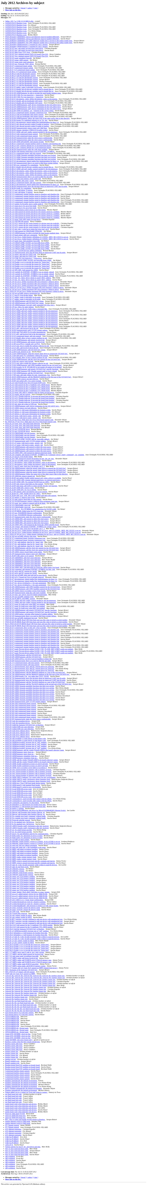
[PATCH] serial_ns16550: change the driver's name (22, 908)
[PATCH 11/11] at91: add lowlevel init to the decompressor (25, 334)
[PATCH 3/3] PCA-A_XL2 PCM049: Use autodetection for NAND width (30, 509)
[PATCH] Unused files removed (16, 913)
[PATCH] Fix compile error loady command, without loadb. (25, 816)
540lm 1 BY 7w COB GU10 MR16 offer (19, 21)
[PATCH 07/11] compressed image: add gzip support (23, 153)
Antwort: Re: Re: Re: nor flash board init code (21, 1005)
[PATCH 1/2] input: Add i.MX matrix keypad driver (23, 219)
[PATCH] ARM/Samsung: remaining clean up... (21, 756)
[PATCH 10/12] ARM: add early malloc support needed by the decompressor (31, 311)
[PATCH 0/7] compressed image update (19, 66)
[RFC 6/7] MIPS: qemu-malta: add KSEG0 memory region (25, 966)
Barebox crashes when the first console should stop (22, 1042)
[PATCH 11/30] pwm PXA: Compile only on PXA (22, 344)
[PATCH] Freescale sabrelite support (17, 820)
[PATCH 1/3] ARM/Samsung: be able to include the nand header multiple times (32, 233)
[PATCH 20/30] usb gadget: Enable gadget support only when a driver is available (33, 478)
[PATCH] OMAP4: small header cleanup (19, 873)
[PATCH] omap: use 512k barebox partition (20, 876)
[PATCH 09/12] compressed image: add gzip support (23, 182)
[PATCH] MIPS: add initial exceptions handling (21, 849)
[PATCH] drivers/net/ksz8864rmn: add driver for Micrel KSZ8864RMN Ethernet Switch (35, 810)
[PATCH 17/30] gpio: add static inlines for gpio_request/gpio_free (27, 375)
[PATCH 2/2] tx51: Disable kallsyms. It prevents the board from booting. (30, 396)
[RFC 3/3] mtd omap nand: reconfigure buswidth (22, 956)
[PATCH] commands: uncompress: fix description (22, 803)
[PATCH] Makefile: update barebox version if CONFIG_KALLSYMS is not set (32, 841)
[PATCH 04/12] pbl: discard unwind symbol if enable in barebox (27, 124)
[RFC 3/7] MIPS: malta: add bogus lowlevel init (21, 958)
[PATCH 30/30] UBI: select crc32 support (19, 556)
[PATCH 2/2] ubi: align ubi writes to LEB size (21, 404)
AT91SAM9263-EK (12, 1016)
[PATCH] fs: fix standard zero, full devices (20, 822)
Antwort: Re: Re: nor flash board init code (19, 1003)
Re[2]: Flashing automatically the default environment (23, 1088)
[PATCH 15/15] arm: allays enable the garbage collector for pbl (27, 363)
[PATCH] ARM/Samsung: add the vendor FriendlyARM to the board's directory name (34, 750)
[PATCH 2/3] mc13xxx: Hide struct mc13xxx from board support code (29, 420)
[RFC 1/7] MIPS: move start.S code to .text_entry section (24, 952)
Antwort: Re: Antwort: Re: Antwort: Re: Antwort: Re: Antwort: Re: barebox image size (35, 976)
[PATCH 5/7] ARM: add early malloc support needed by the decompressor (30, 600)
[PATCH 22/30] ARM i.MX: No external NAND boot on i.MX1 (27, 482)
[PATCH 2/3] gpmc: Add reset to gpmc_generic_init (23, 416)
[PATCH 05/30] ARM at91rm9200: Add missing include (24, 142)
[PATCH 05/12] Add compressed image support (21, 134)
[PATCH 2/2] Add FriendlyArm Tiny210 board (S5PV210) (25, 383)
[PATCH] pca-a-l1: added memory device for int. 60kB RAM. (26, 894)
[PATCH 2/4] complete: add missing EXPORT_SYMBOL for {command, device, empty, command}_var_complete (44, 455)
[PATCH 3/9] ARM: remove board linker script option (23, 552)
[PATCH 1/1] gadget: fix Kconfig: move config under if (24, 204)
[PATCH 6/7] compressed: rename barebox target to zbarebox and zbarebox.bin (32, 630)
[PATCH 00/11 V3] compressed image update (21, 72)
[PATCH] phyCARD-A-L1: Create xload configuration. (24, 900)
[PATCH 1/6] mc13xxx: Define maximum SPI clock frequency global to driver (32, 282)
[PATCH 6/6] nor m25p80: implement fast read (21, 618)
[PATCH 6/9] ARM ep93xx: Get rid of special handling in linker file (28, 659)
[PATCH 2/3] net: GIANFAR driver (17, 429)
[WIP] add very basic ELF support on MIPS (20, 974)
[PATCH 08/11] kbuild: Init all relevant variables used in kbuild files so (29, 167)
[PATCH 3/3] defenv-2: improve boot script (20, 497)
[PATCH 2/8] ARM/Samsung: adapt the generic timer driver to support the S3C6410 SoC (35, 468)
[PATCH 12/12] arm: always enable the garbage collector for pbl (27, 346)
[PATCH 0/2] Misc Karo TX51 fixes (18, 52)
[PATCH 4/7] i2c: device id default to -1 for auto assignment (25, 583)
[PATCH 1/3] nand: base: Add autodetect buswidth (22, 241)
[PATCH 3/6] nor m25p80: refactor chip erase (21, 536)
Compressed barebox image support (17, 1071)
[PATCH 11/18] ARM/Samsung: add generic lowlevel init (25, 340)
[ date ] (35, 8)
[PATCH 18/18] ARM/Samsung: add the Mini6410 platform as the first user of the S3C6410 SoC (38, 377)
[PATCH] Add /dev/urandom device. (18, 721)
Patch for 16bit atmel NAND (15, 1114)
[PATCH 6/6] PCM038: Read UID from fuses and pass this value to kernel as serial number (36, 620)
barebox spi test (10, 1059)
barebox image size (12, 1051)
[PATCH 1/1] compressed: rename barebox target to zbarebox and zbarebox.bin (32, 194)
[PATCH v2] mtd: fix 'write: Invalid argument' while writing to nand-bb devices (32, 937)
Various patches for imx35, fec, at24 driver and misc (23, 1147)
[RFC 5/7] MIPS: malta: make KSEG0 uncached (22, 964)
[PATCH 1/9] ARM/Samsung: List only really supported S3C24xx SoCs (30, 305)
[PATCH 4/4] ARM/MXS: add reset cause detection (23, 558)
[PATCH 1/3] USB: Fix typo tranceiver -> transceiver (23, 258)
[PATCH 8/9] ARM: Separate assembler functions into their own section (30, 686)
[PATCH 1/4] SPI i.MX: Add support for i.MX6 (21, 270)
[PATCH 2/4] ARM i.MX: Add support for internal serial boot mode (28, 453)
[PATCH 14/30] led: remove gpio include (19, 361)
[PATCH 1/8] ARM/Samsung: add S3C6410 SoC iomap (24, 301)
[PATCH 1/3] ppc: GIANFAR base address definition (23, 251)
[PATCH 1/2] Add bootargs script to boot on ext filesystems (25, 210)
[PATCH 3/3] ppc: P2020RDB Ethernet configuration (23, 513)
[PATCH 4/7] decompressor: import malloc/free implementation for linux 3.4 (31, 579)
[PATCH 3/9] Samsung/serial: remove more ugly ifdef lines (25, 554)
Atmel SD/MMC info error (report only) (19, 1040)
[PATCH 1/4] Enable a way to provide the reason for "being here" (27, 262)
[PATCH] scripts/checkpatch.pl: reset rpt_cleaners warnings (25, 902)
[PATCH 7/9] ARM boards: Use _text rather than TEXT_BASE (27, 676)
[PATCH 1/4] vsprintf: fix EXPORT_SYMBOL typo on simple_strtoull (29, 272)
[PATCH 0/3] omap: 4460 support (17, 60)
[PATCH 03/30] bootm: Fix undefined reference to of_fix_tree (26, 120)
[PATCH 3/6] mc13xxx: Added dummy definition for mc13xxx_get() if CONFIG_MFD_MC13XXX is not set (43, 530)
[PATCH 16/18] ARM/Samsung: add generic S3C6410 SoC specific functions (32, 369)
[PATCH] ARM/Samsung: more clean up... (20, 752)
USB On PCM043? (12, 1137)
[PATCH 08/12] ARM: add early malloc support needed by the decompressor (31, 169)
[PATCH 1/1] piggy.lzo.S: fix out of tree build (21, 206)
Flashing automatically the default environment (21, 1081)
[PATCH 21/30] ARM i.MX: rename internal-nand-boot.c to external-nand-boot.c (33, 480)
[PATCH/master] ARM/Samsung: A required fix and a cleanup (26, 44)
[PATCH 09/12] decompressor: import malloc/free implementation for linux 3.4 (32, 184)
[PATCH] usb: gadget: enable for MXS (18, 915)
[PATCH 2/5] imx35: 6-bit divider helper (19, 457)
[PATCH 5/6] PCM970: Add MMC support (20, 598)
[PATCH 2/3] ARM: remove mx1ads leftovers (21, 408)
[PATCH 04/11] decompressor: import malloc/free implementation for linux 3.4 (32, 122)
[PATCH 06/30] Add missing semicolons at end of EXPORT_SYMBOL (30, 151)
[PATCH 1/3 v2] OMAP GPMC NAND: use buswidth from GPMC (28, 260)
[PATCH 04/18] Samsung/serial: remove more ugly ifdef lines (26, 128)
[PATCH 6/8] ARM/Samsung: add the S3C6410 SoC (23, 655)
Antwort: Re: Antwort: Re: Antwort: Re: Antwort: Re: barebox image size (30, 979)
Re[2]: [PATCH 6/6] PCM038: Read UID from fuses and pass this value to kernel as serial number (39, 624)
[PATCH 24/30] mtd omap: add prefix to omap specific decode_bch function (31, 486)
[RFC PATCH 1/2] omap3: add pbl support (20, 972)
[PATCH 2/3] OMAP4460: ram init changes (20, 433)
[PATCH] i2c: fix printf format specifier (18, 830)
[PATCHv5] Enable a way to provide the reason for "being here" (27, 948)
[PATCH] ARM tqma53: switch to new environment (23, 787)
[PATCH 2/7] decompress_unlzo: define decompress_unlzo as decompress (30, 462)
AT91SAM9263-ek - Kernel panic (17, 1028)
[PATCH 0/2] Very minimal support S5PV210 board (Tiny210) (26, 54)
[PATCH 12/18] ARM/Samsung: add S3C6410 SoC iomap (25, 350)
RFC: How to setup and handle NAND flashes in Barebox (25, 1119)
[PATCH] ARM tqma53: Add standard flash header (22, 785)
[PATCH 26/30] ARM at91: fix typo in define (21, 490)
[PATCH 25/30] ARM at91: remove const (19, 488)
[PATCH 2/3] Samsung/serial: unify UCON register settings (25, 441)
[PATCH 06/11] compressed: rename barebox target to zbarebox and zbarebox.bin (33, 144)
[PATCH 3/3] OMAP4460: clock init (18, 505)
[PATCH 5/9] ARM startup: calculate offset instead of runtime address (29, 614)
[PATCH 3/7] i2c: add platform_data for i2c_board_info (24, 542)
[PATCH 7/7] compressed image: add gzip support (22, 663)
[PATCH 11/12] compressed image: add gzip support (23, 336)
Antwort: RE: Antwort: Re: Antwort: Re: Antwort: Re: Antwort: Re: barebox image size (35, 978)
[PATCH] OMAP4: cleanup (15, 869)
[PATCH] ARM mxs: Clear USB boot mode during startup (25, 783)
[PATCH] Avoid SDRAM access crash (18, 789)
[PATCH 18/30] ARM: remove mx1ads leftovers (22, 379)
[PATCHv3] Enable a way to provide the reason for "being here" (27, 944)
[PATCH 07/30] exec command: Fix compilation (22, 165)
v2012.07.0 (9, 1145)
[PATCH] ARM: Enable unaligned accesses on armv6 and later (26, 764)
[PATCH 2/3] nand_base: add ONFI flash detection (22, 424)
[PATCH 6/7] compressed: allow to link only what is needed (25, 628)
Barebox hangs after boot (14, 1044)
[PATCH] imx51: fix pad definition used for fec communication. (27, 834)
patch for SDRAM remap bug (15, 1116)
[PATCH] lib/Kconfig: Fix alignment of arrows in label (24, 836)
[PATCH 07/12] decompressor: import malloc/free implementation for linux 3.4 (32, 161)
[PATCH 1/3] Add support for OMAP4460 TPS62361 (24, 231)
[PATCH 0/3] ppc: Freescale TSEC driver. (19, 64)
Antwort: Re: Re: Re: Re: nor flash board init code (22, 1009)
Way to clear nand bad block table (17, 1149)
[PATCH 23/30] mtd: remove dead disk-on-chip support (24, 484)
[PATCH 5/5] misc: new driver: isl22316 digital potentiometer (26, 595)
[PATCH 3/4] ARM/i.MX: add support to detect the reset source (27, 519)
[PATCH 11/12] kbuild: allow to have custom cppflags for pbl (26, 338)
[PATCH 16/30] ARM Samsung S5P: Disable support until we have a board (31, 371)
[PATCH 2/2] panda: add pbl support (18, 394)
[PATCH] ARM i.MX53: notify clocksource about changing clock (28, 779)
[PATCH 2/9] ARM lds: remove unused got (20, 476)
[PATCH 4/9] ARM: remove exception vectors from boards (25, 591)
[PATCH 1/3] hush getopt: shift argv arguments (21, 235)
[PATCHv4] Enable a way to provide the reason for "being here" (27, 946)
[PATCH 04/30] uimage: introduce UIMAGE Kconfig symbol (26, 130)
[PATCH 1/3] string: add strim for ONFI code (21, 254)
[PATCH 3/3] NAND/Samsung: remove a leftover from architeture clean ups (31, 501)
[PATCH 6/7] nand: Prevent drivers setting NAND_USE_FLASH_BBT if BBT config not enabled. (39, 649)
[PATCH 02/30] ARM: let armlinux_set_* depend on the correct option (29, 111)
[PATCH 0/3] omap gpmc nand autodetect (19, 62)
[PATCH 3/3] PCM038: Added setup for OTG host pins (24, 511)
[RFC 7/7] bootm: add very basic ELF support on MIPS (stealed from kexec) (31, 968)
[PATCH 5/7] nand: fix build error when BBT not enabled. (25, 604)
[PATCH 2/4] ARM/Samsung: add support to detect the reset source (28, 447)
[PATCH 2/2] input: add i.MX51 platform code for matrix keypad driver (29, 392)
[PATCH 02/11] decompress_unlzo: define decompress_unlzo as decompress (31, 99)
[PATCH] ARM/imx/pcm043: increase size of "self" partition (26, 742)
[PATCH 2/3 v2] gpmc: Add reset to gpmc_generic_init (24, 443)
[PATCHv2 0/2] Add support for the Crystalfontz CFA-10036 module (29, 925)
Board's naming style (12, 1061)
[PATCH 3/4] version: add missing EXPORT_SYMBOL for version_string (31, 527)
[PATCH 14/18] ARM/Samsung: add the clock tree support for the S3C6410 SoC (33, 359)
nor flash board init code (13, 1094)
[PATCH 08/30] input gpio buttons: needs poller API (23, 179)
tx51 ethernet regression (13, 1129)
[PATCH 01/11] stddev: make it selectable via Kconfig (24, 87)
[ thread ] (23, 8)
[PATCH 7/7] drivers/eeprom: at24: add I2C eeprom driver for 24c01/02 (29, 667)
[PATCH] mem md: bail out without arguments (21, 845)
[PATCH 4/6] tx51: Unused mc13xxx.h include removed (24, 577)
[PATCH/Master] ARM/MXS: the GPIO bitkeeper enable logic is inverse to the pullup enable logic (39, 41)
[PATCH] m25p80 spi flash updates (17, 840)
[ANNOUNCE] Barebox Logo (16, 23)
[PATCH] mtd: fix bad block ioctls (17, 867)
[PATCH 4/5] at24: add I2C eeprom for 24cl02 (21, 571)
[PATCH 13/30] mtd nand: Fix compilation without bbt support (26, 355)
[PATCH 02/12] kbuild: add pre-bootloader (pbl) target (24, 101)
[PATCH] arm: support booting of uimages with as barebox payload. (28, 770)
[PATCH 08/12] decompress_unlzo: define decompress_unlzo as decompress (31, 171)
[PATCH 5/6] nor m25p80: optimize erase (19, 597)
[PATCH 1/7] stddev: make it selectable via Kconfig (23, 297)
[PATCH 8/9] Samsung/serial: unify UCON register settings (25, 702)
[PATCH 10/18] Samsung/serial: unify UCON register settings (26, 330)
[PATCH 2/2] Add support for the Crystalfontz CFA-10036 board (27, 385)
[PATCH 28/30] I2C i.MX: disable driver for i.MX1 (23, 494)
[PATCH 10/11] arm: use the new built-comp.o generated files (26, 309)
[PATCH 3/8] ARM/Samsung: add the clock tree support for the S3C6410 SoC (32, 548)
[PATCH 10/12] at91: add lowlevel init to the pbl (22, 328)
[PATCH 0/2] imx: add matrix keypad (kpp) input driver (24, 48)
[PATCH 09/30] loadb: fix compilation (18, 188)
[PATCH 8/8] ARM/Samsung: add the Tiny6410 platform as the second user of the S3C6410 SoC (38, 684)
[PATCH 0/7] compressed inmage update (19, 68)
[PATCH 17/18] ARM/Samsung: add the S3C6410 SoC (24, 373)
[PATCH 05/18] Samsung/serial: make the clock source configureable (29, 138)
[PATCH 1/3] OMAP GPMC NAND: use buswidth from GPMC (27, 243)
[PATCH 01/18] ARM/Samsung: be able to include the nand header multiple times (33, 93)
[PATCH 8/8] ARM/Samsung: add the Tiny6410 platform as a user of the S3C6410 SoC (35, 682)
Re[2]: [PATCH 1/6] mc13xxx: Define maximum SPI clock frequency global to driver (34, 287)
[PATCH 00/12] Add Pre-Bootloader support (20, 74)
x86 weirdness (10, 1156)
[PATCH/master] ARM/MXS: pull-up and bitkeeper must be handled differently (32, 37)
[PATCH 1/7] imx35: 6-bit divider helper (19, 295)
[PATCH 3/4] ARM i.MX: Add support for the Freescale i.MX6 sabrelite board (32, 525)
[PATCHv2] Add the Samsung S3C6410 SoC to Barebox (25, 929)
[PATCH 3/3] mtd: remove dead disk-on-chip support (23, 499)
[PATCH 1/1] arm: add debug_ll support (19, 190)
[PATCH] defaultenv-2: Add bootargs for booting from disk (25, 805)
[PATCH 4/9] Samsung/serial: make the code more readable (25, 593)
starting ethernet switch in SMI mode (18, 1121)
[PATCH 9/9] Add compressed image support (20, 703)
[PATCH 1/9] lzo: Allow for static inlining (19, 307)
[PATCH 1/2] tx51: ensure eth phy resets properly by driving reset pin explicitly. (32, 223)
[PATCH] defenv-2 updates (14, 808)
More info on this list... (13, 10)
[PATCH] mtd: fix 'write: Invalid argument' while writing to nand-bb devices (31, 865)
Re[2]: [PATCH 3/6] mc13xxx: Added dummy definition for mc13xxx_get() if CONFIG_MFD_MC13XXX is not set (45, 534)
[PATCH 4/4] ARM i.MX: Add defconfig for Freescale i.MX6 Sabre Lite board (32, 567)
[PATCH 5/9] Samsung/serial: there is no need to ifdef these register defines (31, 616)
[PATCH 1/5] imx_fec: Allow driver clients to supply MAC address (28, 278)
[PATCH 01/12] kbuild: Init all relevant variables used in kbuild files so (29, 89)
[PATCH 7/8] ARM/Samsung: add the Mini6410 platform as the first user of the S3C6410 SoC (37, 674)
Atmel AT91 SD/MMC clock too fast (18, 1034)
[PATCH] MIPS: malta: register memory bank (21, 857)
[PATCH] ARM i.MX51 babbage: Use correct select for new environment (30, 777)
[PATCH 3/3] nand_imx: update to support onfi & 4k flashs (25, 503)
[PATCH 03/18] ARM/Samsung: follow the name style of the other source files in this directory (37, 118)
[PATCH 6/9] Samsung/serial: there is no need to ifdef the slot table (28, 661)
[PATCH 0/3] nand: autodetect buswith (18, 58)
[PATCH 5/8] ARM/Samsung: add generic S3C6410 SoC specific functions (31, 610)
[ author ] (30, 8)
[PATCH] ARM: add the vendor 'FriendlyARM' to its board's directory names (31, 760)
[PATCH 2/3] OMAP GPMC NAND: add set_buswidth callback (27, 439)
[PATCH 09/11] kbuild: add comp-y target (19, 181)
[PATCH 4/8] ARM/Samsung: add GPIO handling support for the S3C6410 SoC (33, 587)
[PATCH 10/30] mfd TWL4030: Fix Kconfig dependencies (25, 332)
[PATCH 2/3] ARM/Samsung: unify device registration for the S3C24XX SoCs (32, 406)
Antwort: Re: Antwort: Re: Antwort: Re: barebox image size (25, 987)
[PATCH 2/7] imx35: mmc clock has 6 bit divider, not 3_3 (25, 466)
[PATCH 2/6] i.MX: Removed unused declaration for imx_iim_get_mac (29, 459)
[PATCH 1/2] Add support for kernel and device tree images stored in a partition (32, 212)
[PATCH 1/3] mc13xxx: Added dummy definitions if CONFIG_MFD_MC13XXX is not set (37, 237)
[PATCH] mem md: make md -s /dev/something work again (25, 847)
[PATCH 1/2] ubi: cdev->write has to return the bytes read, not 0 (27, 229)
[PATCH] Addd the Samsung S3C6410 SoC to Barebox (24, 725)
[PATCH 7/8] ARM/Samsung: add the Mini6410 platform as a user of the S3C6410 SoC (35, 672)
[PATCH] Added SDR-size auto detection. (19, 727)
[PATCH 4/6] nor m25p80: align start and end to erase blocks (26, 575)
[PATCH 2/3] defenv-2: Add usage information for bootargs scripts (28, 410)
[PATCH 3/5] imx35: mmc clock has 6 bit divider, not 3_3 (25, 528)
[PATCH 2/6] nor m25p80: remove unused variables (23, 460)
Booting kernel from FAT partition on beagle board (22, 1065)
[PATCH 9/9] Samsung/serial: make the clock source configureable (28, 719)
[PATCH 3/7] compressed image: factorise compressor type (25, 538)
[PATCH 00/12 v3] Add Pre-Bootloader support (21, 78)
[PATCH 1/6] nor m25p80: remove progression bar (22, 293)
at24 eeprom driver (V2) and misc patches (19, 1013)
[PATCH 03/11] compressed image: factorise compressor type (26, 113)
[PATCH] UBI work (12, 911)
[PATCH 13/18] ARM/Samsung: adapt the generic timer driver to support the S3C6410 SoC (36, 354)
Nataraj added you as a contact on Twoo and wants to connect (26, 1092)
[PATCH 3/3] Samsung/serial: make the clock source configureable (28, 517)
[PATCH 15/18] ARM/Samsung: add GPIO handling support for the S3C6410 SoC (33, 365)
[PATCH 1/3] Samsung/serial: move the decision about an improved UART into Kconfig (35, 252)
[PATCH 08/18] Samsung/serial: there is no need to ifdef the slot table (29, 177)
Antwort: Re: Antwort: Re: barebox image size (21, 993)
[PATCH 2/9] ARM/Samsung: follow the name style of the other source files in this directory (36, 474)
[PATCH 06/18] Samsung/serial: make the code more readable (26, 149)
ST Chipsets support (12, 1125)
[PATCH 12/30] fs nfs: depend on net (18, 352)
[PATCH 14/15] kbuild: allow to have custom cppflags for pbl (26, 357)
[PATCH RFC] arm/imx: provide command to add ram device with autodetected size (34, 919)
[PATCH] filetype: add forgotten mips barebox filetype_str (25, 812)
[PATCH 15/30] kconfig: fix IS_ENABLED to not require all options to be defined (33, 367)
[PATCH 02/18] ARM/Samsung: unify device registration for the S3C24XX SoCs (33, 105)
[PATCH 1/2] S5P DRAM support (17, 221)
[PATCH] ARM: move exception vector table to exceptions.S (26, 768)
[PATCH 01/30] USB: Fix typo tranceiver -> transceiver (24, 95)
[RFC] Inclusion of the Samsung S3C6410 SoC (21, 970)
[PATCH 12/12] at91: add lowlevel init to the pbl (22, 348)
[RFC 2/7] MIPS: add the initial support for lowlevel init (24, 954)
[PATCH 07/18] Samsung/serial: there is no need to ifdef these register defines (31, 163)
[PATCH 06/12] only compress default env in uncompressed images (28, 146)
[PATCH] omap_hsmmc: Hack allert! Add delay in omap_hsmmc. (27, 892)
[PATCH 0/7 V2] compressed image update (20, 70)
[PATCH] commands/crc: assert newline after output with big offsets (28, 799)
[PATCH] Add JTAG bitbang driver (17, 731)
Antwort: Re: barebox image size (16, 997)
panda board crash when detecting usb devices (21, 1104)
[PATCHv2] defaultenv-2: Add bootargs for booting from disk (26, 933)
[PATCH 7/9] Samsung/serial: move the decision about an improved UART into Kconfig (35, 678)
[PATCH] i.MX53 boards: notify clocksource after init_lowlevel (27, 826)
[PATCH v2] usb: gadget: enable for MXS (19, 941)
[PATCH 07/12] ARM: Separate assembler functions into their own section (30, 155)
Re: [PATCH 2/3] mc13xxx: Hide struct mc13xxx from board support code (30, 422)
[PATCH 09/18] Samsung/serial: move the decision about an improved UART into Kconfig (36, 186)
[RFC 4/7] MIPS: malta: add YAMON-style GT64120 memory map (28, 960)
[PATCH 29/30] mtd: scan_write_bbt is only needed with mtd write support (31, 495)
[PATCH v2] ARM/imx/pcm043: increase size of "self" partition (27, 931)
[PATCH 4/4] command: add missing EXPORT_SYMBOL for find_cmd (30, 569)
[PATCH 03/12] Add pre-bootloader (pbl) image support (24, 114)
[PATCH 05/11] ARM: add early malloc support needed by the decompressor (31, 132)
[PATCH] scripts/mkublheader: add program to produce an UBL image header (32, 906)
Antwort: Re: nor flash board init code (18, 1001)
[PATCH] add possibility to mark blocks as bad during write (25, 738)
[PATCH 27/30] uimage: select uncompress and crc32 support (26, 492)
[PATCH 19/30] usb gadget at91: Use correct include (23, 381)
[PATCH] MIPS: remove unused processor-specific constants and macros (30, 861)
